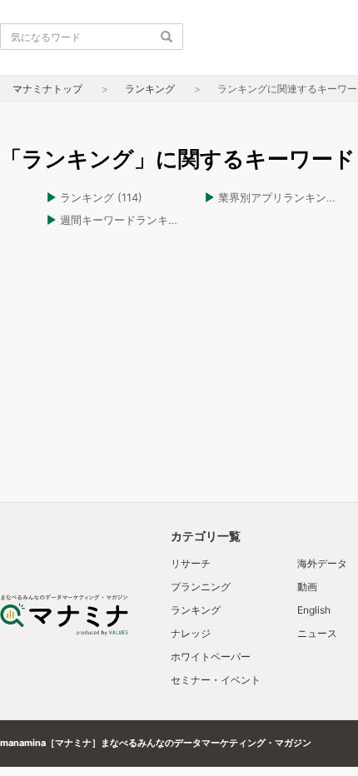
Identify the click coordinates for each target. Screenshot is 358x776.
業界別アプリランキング (277, 197)
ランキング (150, 88)
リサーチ (191, 563)
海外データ (322, 563)
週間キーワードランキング (125, 219)
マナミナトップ (47, 88)
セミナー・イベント (216, 680)
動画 (307, 586)
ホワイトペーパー (211, 656)
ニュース (317, 633)
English (314, 610)
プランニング (201, 586)
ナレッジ (191, 633)
